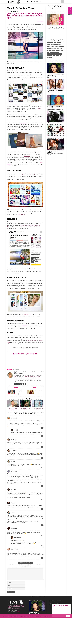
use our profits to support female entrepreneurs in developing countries (16, 606)
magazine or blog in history (17, 605)
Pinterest (17, 105)
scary (48, 48)
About (41, 1)
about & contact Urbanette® (16, 608)
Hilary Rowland (40, 21)
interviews (52, 44)
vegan (58, 48)
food (61, 50)
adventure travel (57, 46)
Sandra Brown (14, 489)
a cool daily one (27, 314)
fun (12, 369)
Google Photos (23, 123)
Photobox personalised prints (28, 174)
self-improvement (58, 44)
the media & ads (49, 55)
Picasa (40, 124)
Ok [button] (67, 616)
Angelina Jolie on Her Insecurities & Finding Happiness (34, 614)
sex (60, 55)
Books (54, 55)
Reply (42, 428)
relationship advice (53, 48)
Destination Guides (31, 340)
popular (57, 55)
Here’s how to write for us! (20, 613)
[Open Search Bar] (62, 1)
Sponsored (10, 5)
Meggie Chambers (14, 418)
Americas (48, 46)
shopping (60, 53)
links (48, 52)
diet (60, 48)
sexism (63, 46)
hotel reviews (53, 50)
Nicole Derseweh (14, 528)
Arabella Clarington (14, 549)
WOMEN (27, 1)
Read (38, 393)
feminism (48, 44)
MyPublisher (27, 156)
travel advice (16, 369)
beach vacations (55, 53)
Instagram (23, 114)
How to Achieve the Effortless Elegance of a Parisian (20, 390)
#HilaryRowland (34, 1)
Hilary (15, 376)
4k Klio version (21, 214)
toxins (48, 50)
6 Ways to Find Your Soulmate (39, 390)
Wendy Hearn (16, 430)
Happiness (57, 52)
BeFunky (24, 325)
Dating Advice (49, 57)
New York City (52, 52)
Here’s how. (18, 611)
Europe (55, 42)
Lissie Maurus (13, 513)
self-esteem (59, 42)
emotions (52, 46)
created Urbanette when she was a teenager (32, 376)
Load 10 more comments (25, 562)
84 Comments (70, 14)
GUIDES (23, 1)
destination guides (50, 42)
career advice (58, 50)
